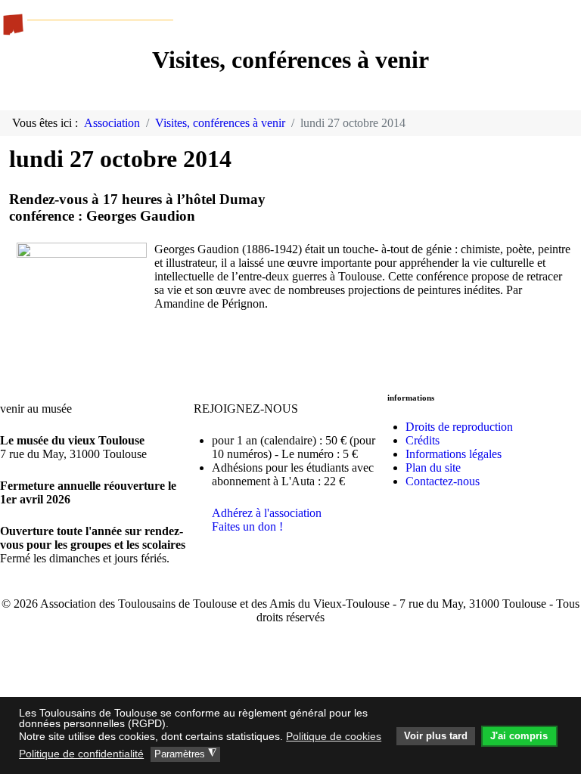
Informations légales (453, 453)
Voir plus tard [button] (436, 736)
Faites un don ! (247, 526)
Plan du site (433, 467)
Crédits (422, 440)
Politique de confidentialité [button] (81, 754)
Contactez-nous (442, 481)
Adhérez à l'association (267, 512)
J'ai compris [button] (519, 736)
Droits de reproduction (459, 426)
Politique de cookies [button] (333, 736)
